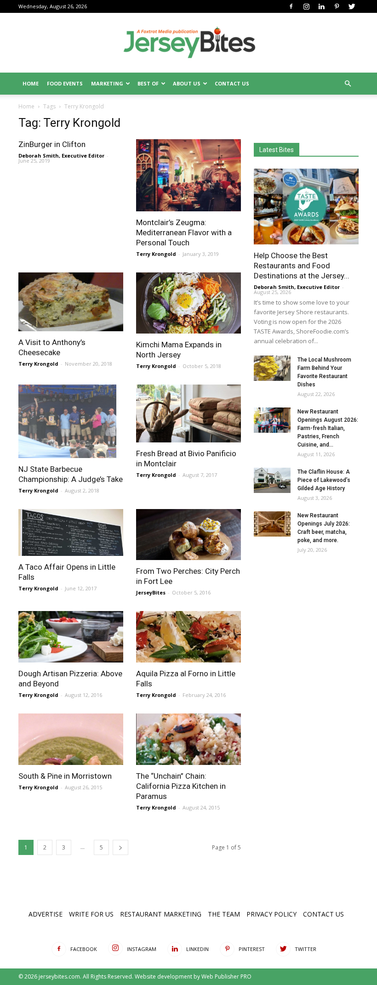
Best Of (148, 83)
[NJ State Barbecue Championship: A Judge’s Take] (70, 421)
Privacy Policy (271, 914)
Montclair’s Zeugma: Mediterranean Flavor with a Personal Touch (184, 232)
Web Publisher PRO (226, 976)
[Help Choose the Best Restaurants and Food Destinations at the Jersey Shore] (306, 206)
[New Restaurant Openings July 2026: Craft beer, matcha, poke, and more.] (272, 524)
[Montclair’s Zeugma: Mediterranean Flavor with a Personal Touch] (188, 175)
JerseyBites (151, 592)
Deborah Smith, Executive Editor (61, 155)
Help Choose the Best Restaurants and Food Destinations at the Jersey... (301, 265)
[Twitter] (352, 6)
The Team (224, 914)
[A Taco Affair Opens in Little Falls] (70, 532)
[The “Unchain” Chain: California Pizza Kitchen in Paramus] (188, 739)
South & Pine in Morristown (65, 776)
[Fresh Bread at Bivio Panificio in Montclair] (188, 413)
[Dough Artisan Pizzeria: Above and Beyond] (70, 636)
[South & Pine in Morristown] (70, 739)
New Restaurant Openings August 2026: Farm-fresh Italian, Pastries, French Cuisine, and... (327, 428)
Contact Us (232, 83)
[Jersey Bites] (188, 43)
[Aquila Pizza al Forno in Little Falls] (188, 636)
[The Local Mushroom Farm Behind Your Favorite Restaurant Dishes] (272, 368)
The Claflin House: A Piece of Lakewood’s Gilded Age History (323, 480)
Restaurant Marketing (160, 914)
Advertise (46, 914)
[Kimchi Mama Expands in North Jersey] (188, 303)
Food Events (65, 83)
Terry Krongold (156, 253)
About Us (186, 83)
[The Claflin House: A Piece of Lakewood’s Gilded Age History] (272, 480)
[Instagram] (306, 6)
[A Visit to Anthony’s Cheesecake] (70, 301)
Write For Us (91, 914)
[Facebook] (291, 6)
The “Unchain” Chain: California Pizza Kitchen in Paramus (181, 786)
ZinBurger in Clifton (52, 144)
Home (31, 83)
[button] (348, 83)
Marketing (107, 83)
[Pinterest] (336, 6)
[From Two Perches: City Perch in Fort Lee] (188, 534)
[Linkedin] (321, 6)
